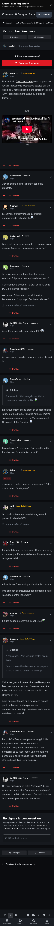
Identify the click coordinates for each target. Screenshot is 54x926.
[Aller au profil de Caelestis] (5, 267)
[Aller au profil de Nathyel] (5, 207)
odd (12, 506)
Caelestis (15, 266)
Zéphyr (13, 613)
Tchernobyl (15, 440)
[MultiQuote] (4, 165)
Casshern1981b (17, 349)
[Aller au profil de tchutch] (4, 46)
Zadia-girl (15, 236)
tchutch (11, 46)
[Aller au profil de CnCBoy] (5, 640)
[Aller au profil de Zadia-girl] (5, 237)
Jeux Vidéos (34, 46)
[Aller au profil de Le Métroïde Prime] (5, 324)
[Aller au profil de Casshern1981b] (5, 350)
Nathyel (14, 205)
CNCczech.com (24, 81)
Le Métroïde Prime (19, 323)
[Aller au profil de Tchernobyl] (5, 441)
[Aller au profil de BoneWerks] (5, 177)
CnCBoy (14, 639)
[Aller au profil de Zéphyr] (5, 614)
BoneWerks (15, 175)
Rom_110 (14, 542)
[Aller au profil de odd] (5, 507)
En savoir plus (7, 5)
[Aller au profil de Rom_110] (5, 543)
